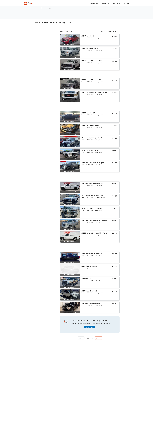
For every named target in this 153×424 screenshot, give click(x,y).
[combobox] (113, 31)
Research (104, 3)
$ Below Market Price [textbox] (111, 31)
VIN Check (116, 3)
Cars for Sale (94, 3)
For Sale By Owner (70, 101)
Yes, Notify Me (89, 327)
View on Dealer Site (69, 44)
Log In (127, 3)
